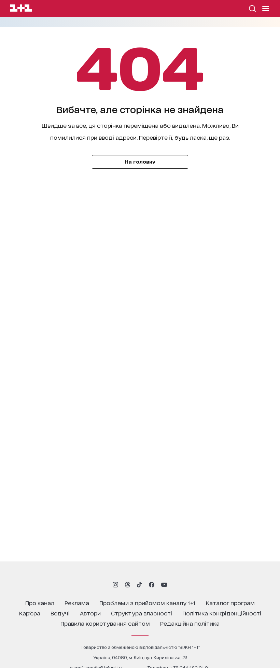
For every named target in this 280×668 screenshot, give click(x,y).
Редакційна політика (190, 623)
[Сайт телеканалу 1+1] (21, 9)
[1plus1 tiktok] (139, 584)
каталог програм (230, 602)
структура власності (141, 613)
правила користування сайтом (105, 623)
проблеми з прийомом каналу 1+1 (147, 602)
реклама (77, 602)
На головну (140, 161)
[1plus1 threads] (127, 584)
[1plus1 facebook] (151, 584)
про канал (39, 602)
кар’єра (29, 613)
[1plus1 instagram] (115, 584)
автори (90, 613)
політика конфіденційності (221, 613)
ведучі (60, 613)
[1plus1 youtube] (164, 585)
